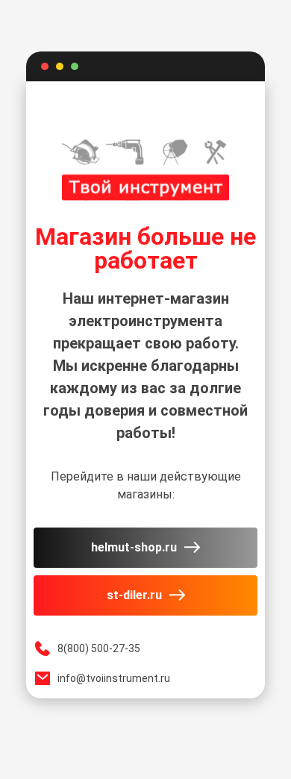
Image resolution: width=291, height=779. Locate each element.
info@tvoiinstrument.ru (113, 678)
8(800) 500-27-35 (98, 648)
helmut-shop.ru (134, 547)
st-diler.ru (134, 595)
